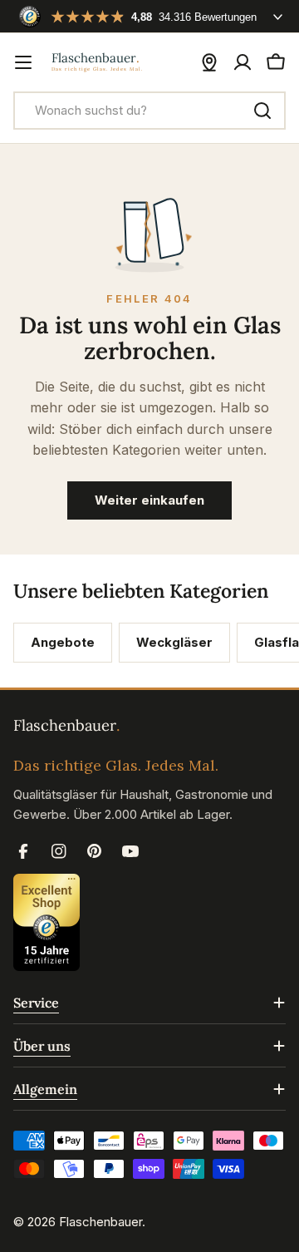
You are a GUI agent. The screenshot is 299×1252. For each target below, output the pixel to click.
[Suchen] (262, 111)
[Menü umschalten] (23, 62)
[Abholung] (209, 62)
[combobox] (149, 110)
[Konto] (242, 62)
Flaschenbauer (100, 1222)
